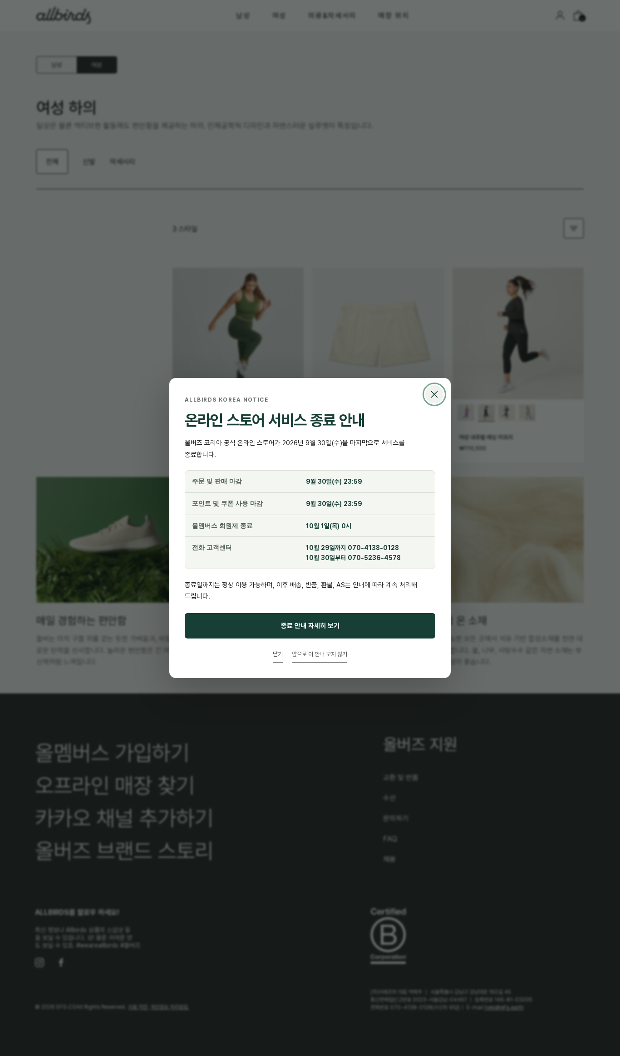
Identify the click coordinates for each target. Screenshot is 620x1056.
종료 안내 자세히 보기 (310, 625)
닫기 (278, 654)
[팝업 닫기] (434, 394)
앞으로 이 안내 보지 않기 (319, 654)
